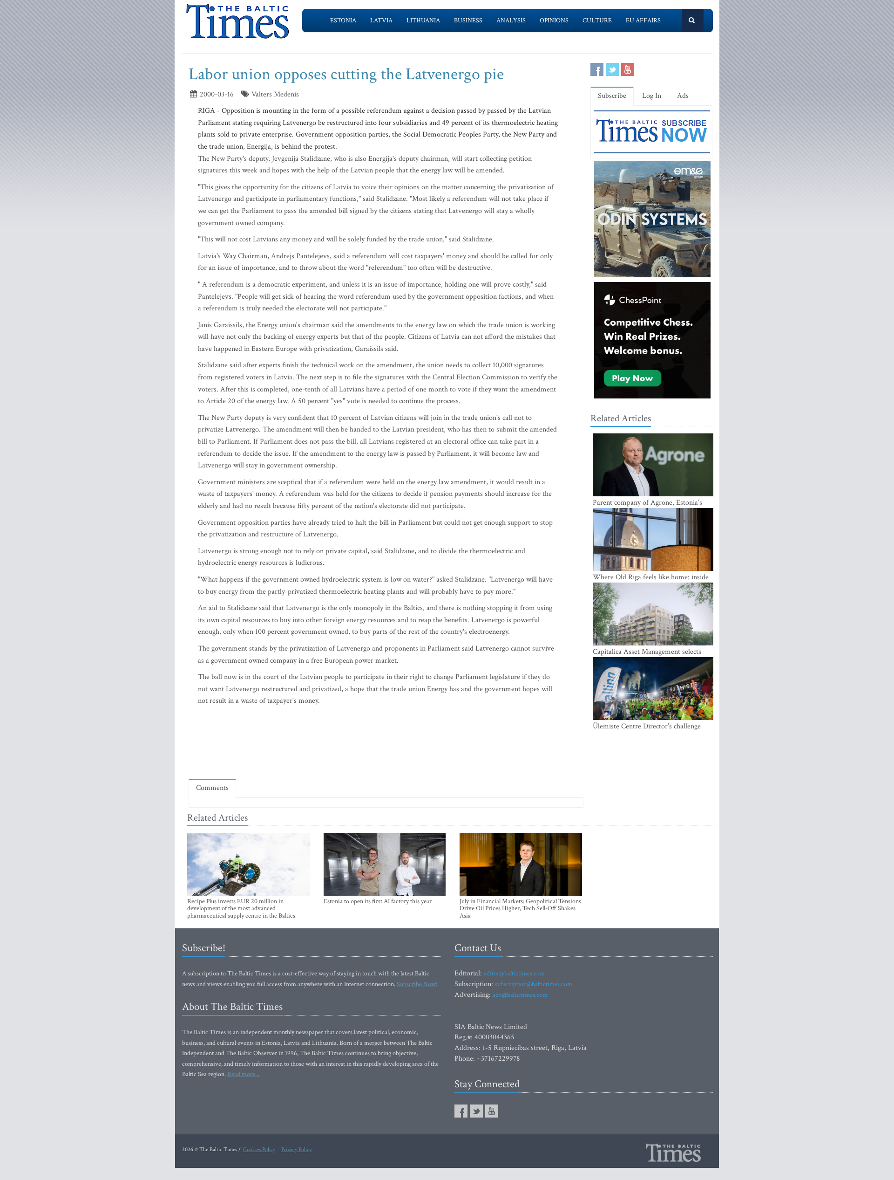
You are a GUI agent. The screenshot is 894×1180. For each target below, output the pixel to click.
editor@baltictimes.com (514, 973)
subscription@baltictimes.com (533, 984)
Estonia (343, 20)
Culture (597, 20)
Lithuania (423, 20)
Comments (212, 788)
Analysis (511, 20)
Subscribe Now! (417, 984)
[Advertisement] (386, 745)
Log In (651, 96)
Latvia (381, 20)
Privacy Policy (296, 1149)
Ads (683, 96)
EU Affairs (643, 20)
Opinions (554, 20)
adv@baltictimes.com (520, 995)
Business (468, 20)
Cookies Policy (259, 1149)
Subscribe (612, 96)
